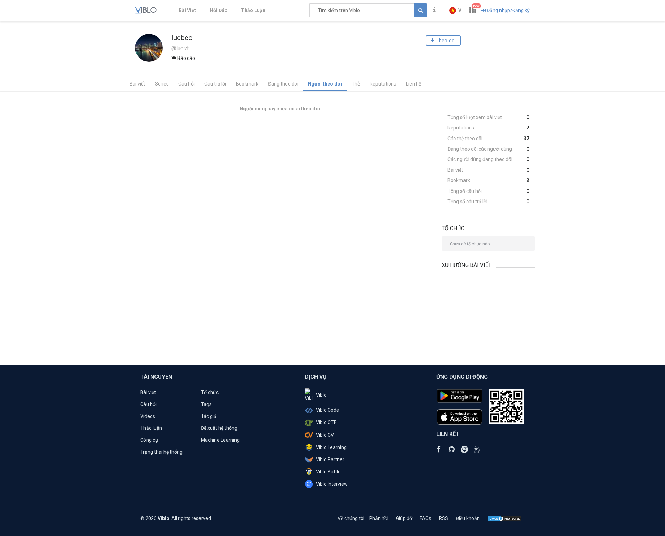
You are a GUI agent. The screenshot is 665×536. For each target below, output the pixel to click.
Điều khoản (468, 518)
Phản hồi (378, 518)
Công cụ (149, 440)
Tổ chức (210, 392)
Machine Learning (220, 440)
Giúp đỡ (404, 518)
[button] (456, 10)
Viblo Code (327, 410)
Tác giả (208, 416)
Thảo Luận (253, 10)
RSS (443, 518)
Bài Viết (187, 10)
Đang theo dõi (283, 84)
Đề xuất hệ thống (219, 428)
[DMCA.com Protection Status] (504, 518)
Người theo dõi (325, 84)
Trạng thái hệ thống (161, 452)
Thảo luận (151, 428)
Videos (147, 416)
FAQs (425, 518)
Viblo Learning (331, 447)
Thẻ (356, 84)
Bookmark (247, 84)
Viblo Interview (332, 484)
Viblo (321, 395)
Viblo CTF (326, 422)
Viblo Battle (328, 471)
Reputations (383, 84)
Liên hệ (413, 84)
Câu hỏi (186, 84)
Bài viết (137, 84)
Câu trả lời (215, 84)
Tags (206, 404)
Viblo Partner (330, 459)
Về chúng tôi (351, 518)
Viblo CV (325, 435)
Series (162, 84)
